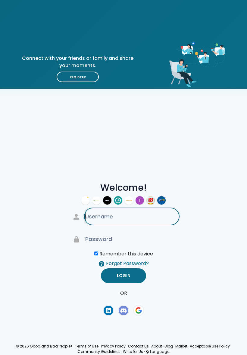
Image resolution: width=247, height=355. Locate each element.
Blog (168, 346)
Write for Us (133, 351)
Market (181, 346)
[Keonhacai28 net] (161, 200)
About (156, 346)
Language (159, 351)
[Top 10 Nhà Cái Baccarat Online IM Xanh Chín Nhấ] (140, 200)
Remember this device (126, 253)
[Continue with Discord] (123, 310)
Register (78, 77)
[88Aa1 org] (129, 200)
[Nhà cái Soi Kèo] (107, 200)
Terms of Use (86, 346)
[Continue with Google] (138, 310)
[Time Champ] (118, 200)
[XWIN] (85, 200)
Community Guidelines (99, 351)
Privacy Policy (113, 346)
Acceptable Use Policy (210, 346)
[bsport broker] (150, 200)
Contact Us (138, 346)
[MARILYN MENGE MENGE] (96, 200)
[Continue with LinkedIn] (108, 310)
